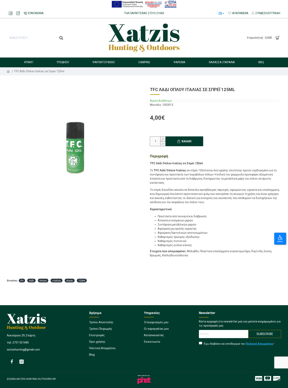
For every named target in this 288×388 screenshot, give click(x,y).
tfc (22, 280)
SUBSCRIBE (264, 334)
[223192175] (276, 378)
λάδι (31, 280)
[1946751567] (21, 361)
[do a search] (61, 38)
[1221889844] (10, 13)
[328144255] (258, 378)
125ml (81, 280)
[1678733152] (12, 361)
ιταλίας (56, 280)
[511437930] (18, 13)
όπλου (43, 280)
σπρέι (69, 280)
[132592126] (267, 378)
